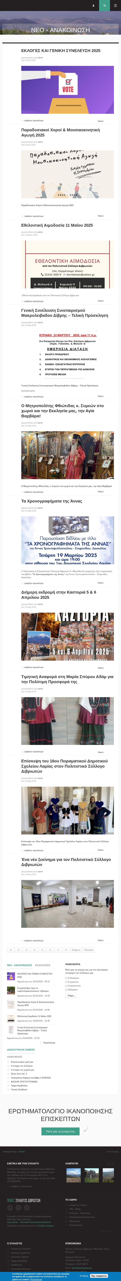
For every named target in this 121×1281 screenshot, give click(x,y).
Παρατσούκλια (76, 1225)
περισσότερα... (107, 1231)
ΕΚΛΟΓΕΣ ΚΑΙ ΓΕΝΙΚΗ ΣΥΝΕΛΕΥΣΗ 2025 (60, 50)
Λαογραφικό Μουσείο (21, 1269)
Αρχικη (22, 1152)
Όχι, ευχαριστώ (99, 1276)
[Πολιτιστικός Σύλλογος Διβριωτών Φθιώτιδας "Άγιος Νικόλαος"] (73, 1182)
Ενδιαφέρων (73, 978)
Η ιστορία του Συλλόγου (22, 1066)
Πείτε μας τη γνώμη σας (60, 1131)
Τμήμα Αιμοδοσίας (19, 1085)
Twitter (10, 1208)
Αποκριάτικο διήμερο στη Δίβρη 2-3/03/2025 (31, 1078)
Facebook (18, 1208)
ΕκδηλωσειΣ (42, 965)
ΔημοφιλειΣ (14, 1056)
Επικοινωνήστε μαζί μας (22, 1062)
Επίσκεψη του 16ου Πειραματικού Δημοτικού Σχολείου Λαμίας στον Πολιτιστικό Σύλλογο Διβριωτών (64, 766)
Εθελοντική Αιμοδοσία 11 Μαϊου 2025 (57, 225)
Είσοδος (93, 5)
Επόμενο (76, 950)
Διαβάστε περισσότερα (33, 120)
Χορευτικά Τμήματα (20, 1257)
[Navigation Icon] (115, 5)
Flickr (27, 1208)
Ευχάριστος (73, 982)
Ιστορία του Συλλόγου (21, 1249)
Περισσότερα (49, 1043)
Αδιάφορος (73, 989)
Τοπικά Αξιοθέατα (19, 1089)
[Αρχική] (4, 5)
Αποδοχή (84, 1276)
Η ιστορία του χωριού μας (22, 1070)
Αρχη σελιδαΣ (113, 1152)
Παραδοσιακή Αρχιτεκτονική (82, 1217)
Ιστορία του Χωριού (78, 1205)
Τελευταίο (88, 950)
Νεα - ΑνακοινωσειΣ (19, 965)
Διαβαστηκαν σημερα (21, 1049)
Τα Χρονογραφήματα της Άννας (51, 501)
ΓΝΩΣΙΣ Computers (46, 1226)
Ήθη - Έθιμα (75, 1209)
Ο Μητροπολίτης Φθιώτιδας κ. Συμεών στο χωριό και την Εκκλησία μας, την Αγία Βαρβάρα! (62, 410)
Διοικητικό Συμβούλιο (20, 1253)
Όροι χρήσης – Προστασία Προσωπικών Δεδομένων (29, 1222)
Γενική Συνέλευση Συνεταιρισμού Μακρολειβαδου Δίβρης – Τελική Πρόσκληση (32, 1030)
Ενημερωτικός (74, 986)
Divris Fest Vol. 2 (19, 1074)
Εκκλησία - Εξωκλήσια (79, 1213)
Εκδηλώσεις (16, 1265)
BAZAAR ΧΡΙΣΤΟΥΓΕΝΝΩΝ (24, 1082)
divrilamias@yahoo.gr (82, 1268)
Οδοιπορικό (74, 1221)
